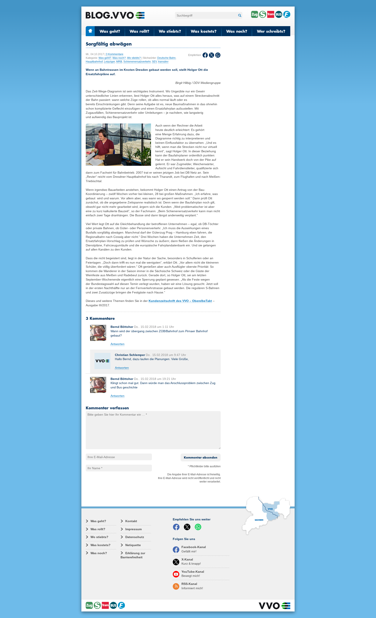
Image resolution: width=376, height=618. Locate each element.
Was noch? (236, 31)
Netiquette (133, 545)
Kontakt (131, 521)
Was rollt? (139, 31)
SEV (154, 61)
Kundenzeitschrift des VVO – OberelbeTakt (180, 301)
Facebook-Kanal (193, 549)
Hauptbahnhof (94, 61)
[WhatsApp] (218, 55)
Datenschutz (134, 537)
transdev (163, 61)
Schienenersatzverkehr (137, 61)
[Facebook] (205, 55)
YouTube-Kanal (192, 574)
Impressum (133, 529)
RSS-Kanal (192, 586)
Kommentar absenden (200, 457)
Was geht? (110, 31)
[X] (211, 55)
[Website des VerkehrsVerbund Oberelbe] (274, 605)
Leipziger (109, 61)
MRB (119, 61)
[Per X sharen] (188, 527)
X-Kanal (191, 562)
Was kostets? (204, 31)
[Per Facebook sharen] (177, 527)
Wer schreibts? (271, 31)
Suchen (239, 15)
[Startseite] (115, 15)
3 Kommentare (114, 54)
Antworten (117, 344)
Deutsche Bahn (166, 57)
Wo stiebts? (170, 31)
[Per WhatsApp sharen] (199, 527)
